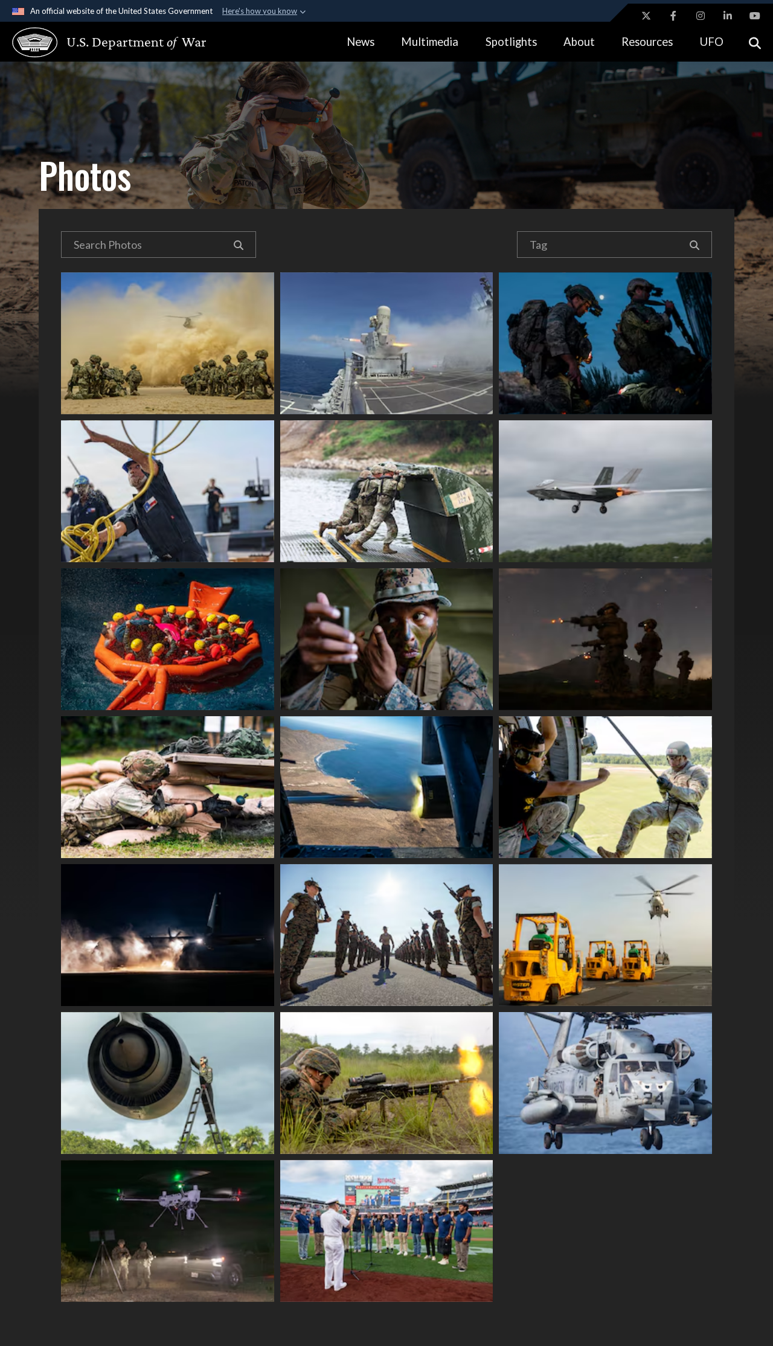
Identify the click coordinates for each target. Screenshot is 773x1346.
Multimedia (429, 41)
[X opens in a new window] (646, 16)
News (360, 41)
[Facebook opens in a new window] (673, 16)
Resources (647, 41)
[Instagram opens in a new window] (700, 16)
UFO (711, 41)
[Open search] (755, 42)
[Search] (239, 244)
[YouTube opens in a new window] (755, 16)
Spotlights (511, 41)
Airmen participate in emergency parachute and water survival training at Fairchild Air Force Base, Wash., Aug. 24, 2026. (167, 639)
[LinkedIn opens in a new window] (728, 16)
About (579, 41)
